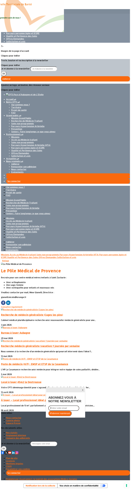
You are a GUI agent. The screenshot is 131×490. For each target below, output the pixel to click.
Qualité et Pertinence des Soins (21, 36)
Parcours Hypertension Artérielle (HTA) (31, 145)
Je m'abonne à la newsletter (15, 68)
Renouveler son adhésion (23, 166)
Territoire (16, 107)
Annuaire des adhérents (18, 438)
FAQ (13, 112)
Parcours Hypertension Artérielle (28, 126)
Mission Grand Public (21, 118)
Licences (10, 460)
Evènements (17, 172)
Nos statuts (11, 432)
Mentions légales (14, 463)
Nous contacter (18, 169)
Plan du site (12, 458)
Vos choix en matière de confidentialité (79, 485)
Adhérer (15, 164)
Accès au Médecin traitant (24, 139)
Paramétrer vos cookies (18, 469)
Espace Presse (13, 423)
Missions (15, 137)
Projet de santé (19, 110)
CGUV (9, 466)
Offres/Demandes (15, 38)
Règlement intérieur (16, 435)
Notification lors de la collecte (40, 485)
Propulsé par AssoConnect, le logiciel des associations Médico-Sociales (41, 479)
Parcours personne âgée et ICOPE (22, 33)
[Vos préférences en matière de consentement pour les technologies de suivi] (126, 485)
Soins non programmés (22, 123)
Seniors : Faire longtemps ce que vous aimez (33, 131)
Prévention (16, 129)
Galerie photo (13, 420)
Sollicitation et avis (15, 41)
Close (82, 390)
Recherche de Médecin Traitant (27, 120)
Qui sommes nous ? (20, 104)
